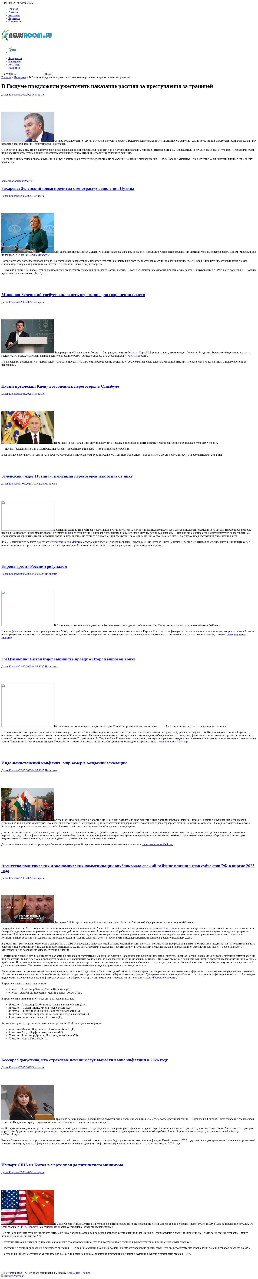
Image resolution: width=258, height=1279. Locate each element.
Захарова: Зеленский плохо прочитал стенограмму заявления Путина (67, 188)
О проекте (14, 21)
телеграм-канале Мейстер (157, 844)
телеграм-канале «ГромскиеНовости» (152, 928)
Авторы (13, 12)
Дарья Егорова (10, 94)
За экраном (15, 58)
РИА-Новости (39, 254)
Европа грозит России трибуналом (34, 566)
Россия (28, 180)
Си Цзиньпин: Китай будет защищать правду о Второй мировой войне (68, 659)
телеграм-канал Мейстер (67, 541)
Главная (13, 8)
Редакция (14, 18)
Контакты (14, 15)
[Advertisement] (129, 103)
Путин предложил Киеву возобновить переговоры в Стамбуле (60, 386)
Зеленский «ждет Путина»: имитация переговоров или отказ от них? (67, 476)
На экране (14, 61)
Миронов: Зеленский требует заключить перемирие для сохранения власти (73, 294)
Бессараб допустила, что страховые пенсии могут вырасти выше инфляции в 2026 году (84, 1060)
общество (7, 180)
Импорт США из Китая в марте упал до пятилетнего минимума (62, 1165)
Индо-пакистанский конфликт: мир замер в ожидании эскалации (64, 763)
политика (18, 180)
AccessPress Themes (78, 1272)
